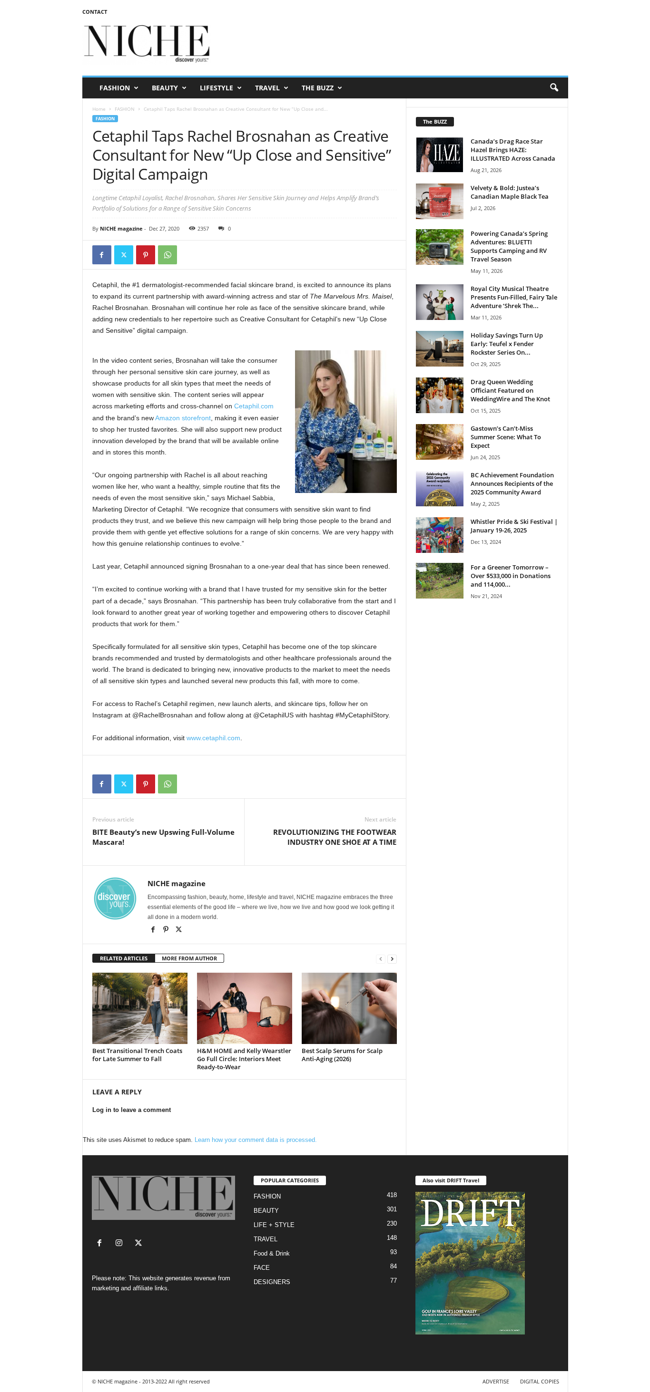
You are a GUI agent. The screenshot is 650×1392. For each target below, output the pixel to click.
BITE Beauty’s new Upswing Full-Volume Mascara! (163, 837)
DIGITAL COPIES (539, 1381)
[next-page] (392, 959)
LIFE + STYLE (274, 1224)
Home (99, 109)
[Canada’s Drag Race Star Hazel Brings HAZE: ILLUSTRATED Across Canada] (439, 155)
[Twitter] (123, 254)
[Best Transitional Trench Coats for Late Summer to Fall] (139, 1008)
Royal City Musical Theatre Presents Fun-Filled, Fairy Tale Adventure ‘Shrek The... (514, 297)
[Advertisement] (395, 44)
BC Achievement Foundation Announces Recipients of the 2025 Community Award (512, 483)
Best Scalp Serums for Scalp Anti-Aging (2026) (342, 1054)
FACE (262, 1267)
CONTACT (94, 11)
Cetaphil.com (254, 406)
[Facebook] (101, 254)
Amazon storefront (183, 418)
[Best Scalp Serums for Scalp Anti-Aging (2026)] (349, 1008)
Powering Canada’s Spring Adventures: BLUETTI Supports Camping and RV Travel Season (509, 246)
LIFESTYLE (216, 87)
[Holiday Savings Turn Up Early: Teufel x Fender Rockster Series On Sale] (439, 349)
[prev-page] (380, 959)
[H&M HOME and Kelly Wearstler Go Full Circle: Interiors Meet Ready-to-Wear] (244, 1008)
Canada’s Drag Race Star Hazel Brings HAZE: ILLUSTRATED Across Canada (513, 150)
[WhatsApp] (167, 254)
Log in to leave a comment (131, 1109)
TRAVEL (267, 87)
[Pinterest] (145, 254)
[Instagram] (121, 1243)
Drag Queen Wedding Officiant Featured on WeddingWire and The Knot (510, 390)
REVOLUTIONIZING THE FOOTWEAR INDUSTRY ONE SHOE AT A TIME (334, 837)
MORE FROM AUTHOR (189, 958)
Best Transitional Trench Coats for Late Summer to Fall (137, 1054)
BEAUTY (165, 87)
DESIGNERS (272, 1282)
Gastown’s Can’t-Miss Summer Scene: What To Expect (506, 437)
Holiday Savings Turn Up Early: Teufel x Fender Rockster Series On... (507, 344)
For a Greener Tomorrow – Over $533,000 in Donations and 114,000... (511, 576)
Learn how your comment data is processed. (256, 1139)
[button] (553, 87)
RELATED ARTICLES (124, 958)
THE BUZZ (318, 87)
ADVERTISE (496, 1381)
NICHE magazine (121, 228)
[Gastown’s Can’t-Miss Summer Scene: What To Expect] (439, 442)
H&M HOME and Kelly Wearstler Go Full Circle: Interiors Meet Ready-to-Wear (244, 1058)
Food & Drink (272, 1253)
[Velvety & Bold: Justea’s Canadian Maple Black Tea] (439, 201)
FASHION (114, 87)
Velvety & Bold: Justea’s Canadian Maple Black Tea (510, 192)
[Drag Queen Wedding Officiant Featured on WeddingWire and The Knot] (439, 395)
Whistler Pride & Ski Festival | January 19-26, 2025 (514, 525)
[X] (179, 930)
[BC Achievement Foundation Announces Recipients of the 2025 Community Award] (439, 488)
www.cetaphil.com (213, 738)
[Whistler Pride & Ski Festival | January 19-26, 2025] (439, 535)
